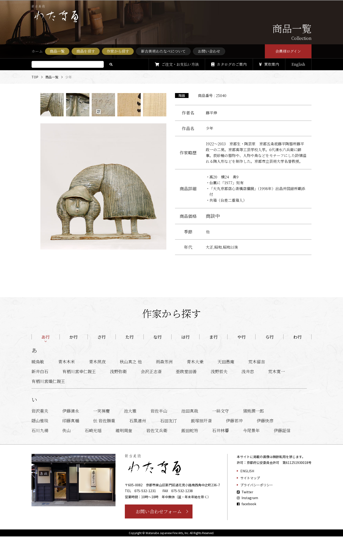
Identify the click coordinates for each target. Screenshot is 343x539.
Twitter (247, 492)
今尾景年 (251, 430)
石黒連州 (137, 420)
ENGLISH (247, 471)
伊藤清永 (70, 411)
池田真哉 (189, 411)
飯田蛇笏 (189, 430)
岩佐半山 (158, 411)
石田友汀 (168, 420)
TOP (35, 77)
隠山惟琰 (40, 420)
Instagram (249, 497)
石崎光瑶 (93, 430)
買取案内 (271, 64)
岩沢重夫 (40, 411)
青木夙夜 (97, 361)
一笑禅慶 (101, 411)
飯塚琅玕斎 (201, 420)
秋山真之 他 (131, 361)
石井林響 (220, 430)
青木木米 (66, 361)
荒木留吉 (256, 361)
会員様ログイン (288, 51)
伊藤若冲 (234, 420)
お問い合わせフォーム (159, 511)
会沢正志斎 (151, 371)
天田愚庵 (225, 361)
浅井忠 (248, 371)
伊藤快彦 (265, 420)
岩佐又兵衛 (156, 430)
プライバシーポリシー (256, 485)
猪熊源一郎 (253, 411)
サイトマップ (250, 478)
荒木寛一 (276, 371)
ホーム (37, 51)
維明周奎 (124, 430)
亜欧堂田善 (186, 371)
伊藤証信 (282, 430)
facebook (248, 503)
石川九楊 (40, 430)
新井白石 (40, 371)
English (298, 64)
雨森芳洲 (164, 361)
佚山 (66, 430)
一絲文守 (220, 411)
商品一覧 (51, 77)
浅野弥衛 (118, 371)
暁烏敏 (38, 361)
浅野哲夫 (219, 371)
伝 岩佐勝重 (104, 420)
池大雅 (130, 411)
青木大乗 (195, 361)
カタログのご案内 (232, 64)
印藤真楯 (70, 420)
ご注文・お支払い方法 (180, 64)
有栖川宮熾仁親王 (48, 381)
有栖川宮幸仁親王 (79, 371)
